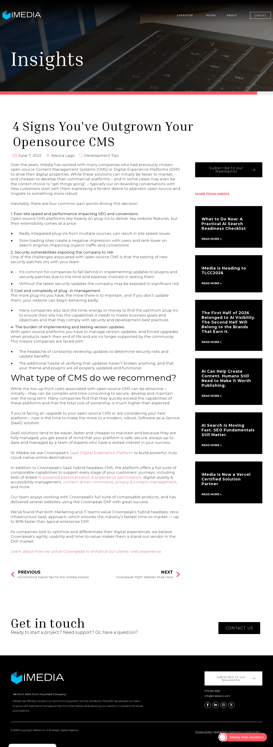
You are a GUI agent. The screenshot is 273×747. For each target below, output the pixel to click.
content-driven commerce (88, 482)
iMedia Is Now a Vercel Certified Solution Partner (226, 479)
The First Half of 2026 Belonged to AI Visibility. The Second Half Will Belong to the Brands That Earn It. (228, 322)
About (232, 15)
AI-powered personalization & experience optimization (89, 477)
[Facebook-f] (208, 705)
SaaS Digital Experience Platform (101, 452)
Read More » (212, 238)
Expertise (185, 15)
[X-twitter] (231, 705)
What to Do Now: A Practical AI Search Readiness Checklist (224, 224)
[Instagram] (223, 705)
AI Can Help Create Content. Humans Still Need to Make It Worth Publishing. (226, 378)
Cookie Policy (252, 731)
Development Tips (101, 155)
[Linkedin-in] (215, 705)
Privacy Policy (203, 731)
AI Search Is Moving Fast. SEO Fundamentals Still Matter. (228, 430)
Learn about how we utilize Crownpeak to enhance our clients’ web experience (86, 551)
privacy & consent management (145, 482)
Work (211, 15)
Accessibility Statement (228, 731)
